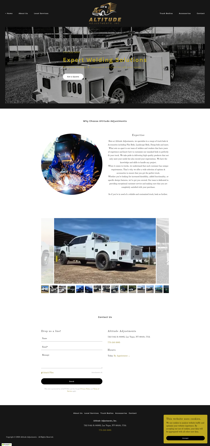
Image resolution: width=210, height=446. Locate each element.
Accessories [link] (185, 13)
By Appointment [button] (121, 356)
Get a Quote (73, 77)
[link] (105, 13)
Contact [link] (201, 13)
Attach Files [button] (48, 373)
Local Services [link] (41, 13)
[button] (42, 372)
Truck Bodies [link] (166, 13)
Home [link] (10, 13)
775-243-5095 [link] (71, 52)
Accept (185, 438)
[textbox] (71, 338)
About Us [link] (23, 13)
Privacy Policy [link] (85, 389)
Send (71, 381)
